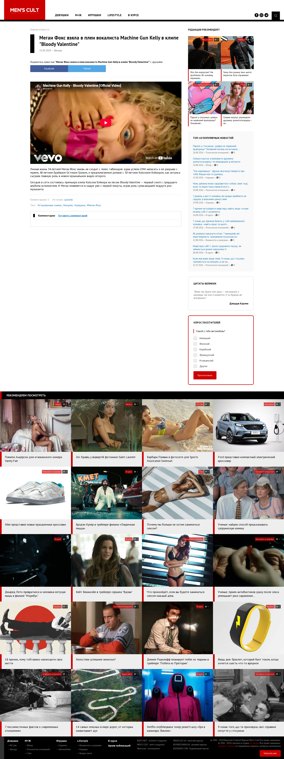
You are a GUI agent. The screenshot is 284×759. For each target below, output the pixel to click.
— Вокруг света (84, 753)
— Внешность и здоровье (89, 745)
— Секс (28, 753)
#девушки (79, 205)
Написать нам (270, 753)
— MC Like (12, 745)
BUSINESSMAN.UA (190, 744)
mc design (254, 743)
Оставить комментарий (72, 215)
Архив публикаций (119, 745)
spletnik (68, 199)
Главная (34, 29)
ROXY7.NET (152, 740)
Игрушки (94, 15)
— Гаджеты (61, 745)
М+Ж (78, 15)
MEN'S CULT (151, 744)
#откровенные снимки (50, 205)
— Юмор (29, 745)
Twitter (87, 68)
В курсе (133, 15)
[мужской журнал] (24, 10)
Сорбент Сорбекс (226, 746)
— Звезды (12, 749)
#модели (68, 205)
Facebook (49, 68)
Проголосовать (205, 375)
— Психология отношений (37, 749)
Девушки (62, 15)
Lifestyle (114, 15)
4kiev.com (148, 748)
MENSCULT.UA (188, 740)
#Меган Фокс (94, 205)
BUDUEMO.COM (191, 748)
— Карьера (82, 749)
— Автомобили (63, 749)
